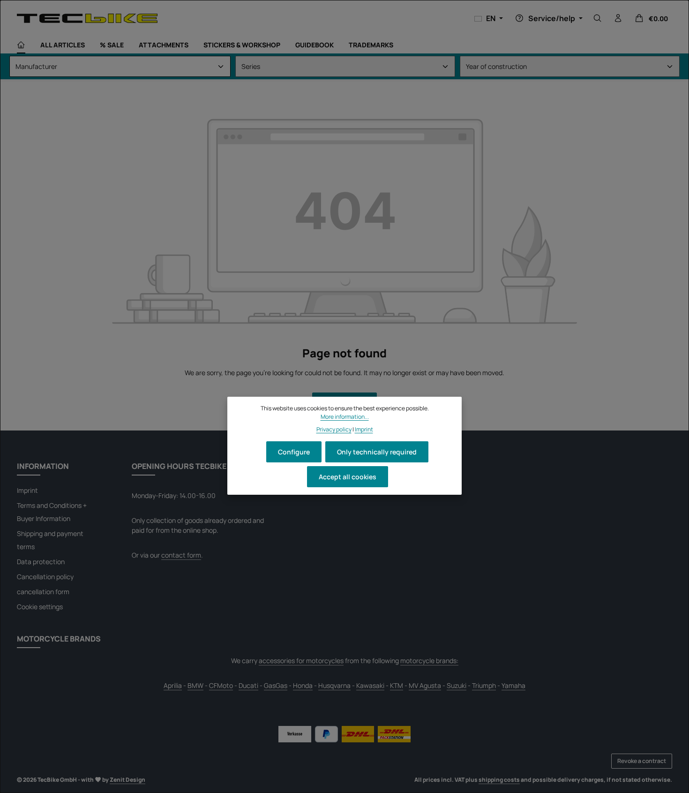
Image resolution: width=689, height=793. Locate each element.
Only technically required (377, 451)
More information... (345, 417)
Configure (294, 451)
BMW (195, 685)
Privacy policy (334, 429)
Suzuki (456, 685)
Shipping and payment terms (50, 540)
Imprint (27, 490)
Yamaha (513, 685)
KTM (396, 685)
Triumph (484, 685)
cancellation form (43, 591)
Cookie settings (40, 606)
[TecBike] (87, 18)
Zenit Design (127, 780)
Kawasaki (370, 685)
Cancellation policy (45, 576)
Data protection (41, 561)
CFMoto (221, 685)
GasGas (275, 685)
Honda (303, 685)
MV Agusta (425, 685)
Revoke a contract (641, 761)
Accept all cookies (347, 476)
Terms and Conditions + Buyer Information (52, 512)
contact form (181, 555)
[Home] (21, 45)
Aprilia (173, 685)
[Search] (597, 18)
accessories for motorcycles (301, 660)
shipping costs (499, 780)
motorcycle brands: (429, 660)
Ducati (248, 685)
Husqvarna (334, 685)
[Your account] (618, 18)
